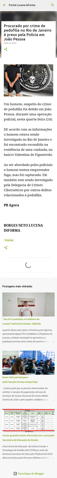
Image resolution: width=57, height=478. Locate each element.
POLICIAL (9, 240)
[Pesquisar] (52, 5)
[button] (6, 49)
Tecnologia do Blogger (30, 473)
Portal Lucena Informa (22, 5)
